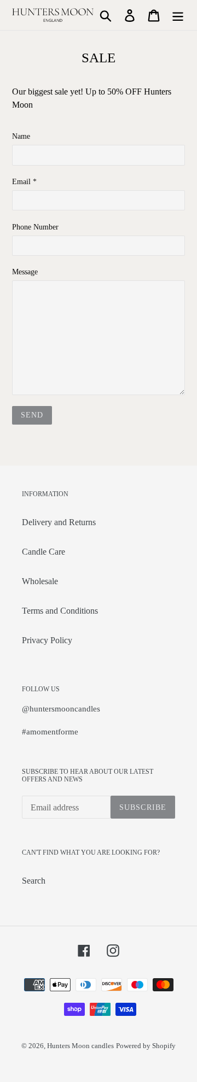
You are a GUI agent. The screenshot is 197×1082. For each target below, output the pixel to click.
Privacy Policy (47, 640)
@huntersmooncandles (61, 708)
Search (33, 880)
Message (25, 272)
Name (21, 136)
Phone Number (35, 227)
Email (24, 182)
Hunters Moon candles (80, 1046)
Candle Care (43, 551)
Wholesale (40, 581)
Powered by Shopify (146, 1046)
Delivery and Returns (59, 522)
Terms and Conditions (60, 610)
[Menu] (178, 15)
